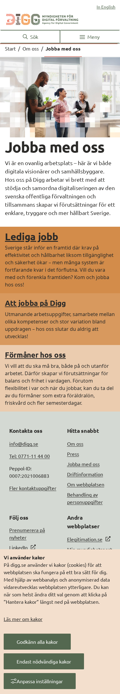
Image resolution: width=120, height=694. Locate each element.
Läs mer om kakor (23, 619)
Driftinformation (85, 474)
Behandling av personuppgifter (85, 498)
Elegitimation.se (84, 539)
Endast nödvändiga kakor (44, 661)
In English (106, 7)
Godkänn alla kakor (37, 642)
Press (73, 454)
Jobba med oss (83, 464)
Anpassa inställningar (40, 681)
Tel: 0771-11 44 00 (29, 456)
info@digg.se (23, 443)
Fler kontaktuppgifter (32, 488)
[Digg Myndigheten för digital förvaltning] (42, 18)
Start (10, 48)
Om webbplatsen (85, 484)
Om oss (30, 48)
